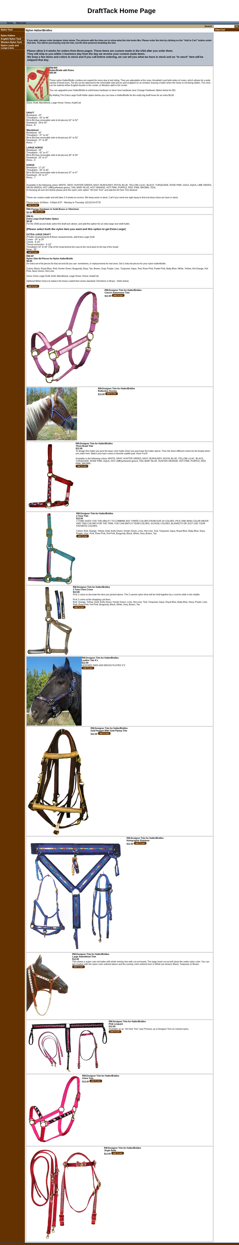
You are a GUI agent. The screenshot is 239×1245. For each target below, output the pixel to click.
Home (10, 23)
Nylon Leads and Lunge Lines (10, 46)
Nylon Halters (8, 35)
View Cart (21, 23)
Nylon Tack (7, 30)
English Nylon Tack (11, 39)
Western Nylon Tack (11, 42)
